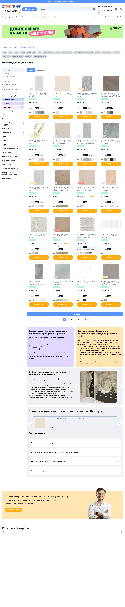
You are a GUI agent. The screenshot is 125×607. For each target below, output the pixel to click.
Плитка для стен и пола (11, 70)
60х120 (23, 53)
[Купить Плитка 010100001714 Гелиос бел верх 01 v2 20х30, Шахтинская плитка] (39, 130)
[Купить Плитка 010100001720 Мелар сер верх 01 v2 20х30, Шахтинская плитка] (87, 83)
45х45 (60, 155)
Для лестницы (6, 81)
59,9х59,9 (91, 155)
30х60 (10, 53)
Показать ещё (74, 314)
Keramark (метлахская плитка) (83, 53)
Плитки (31, 70)
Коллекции (40, 70)
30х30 (4, 53)
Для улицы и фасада (8, 92)
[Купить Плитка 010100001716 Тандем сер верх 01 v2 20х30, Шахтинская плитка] (39, 177)
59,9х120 (85, 155)
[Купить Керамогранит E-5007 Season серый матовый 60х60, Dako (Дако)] (39, 224)
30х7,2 (83, 249)
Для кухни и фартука (8, 76)
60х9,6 (79, 249)
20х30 (84, 108)
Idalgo (58, 53)
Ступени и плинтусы (8, 87)
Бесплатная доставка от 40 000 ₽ (105, 11)
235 (85, 319)
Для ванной (5, 73)
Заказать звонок (13, 510)
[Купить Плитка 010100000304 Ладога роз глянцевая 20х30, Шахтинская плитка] (111, 177)
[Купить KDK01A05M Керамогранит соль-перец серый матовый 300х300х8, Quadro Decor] (63, 177)
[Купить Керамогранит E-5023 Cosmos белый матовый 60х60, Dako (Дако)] (87, 271)
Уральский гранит (17, 56)
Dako (39, 53)
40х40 (16, 53)
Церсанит (28, 56)
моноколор (116, 53)
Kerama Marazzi (67, 53)
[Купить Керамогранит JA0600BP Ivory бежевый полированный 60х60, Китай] (63, 83)
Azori (34, 53)
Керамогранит (106, 53)
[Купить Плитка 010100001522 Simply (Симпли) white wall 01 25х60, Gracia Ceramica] (111, 224)
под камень (6, 56)
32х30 (84, 247)
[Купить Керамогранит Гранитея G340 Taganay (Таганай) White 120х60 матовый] (39, 83)
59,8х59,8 (109, 108)
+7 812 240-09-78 (105, 6)
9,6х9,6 (94, 247)
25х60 (65, 155)
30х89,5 (88, 249)
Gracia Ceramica (49, 53)
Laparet (97, 53)
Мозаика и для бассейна (10, 89)
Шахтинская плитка (40, 56)
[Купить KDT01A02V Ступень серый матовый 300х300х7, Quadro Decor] (63, 224)
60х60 (29, 53)
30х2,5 (89, 247)
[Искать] (94, 9)
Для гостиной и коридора (10, 84)
